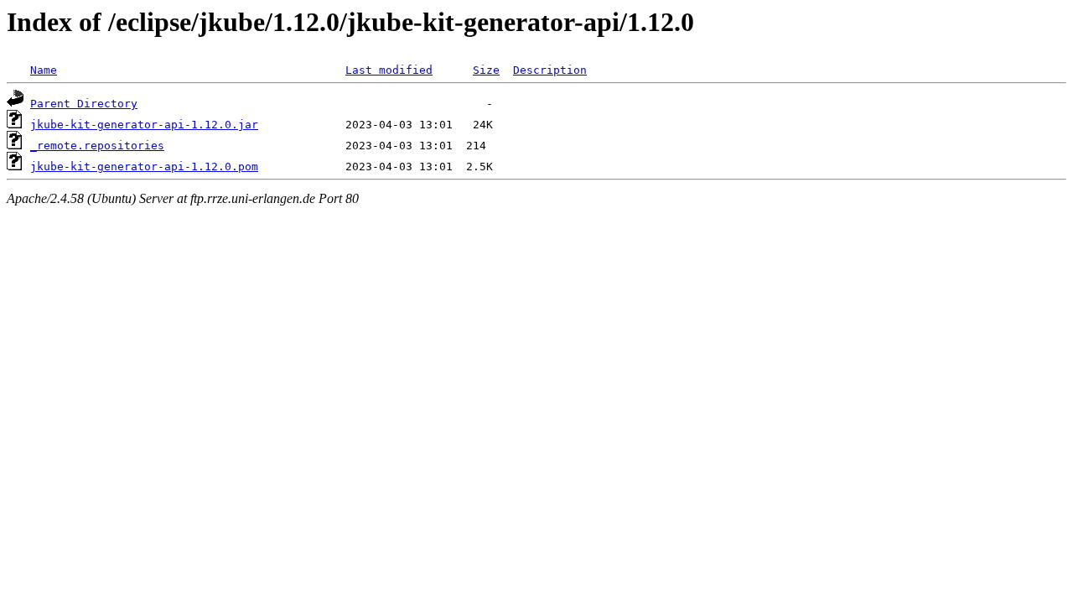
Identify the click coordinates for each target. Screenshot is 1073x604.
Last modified (389, 70)
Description (550, 70)
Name (43, 70)
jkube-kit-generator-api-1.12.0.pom (144, 166)
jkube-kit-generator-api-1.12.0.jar (144, 124)
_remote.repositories (97, 145)
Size (486, 70)
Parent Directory (83, 103)
